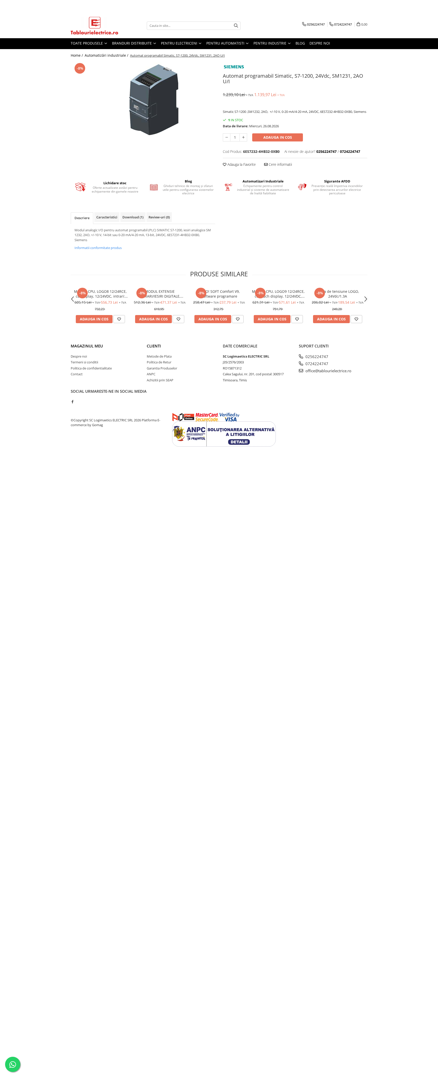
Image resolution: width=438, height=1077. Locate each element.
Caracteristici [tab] (106, 217)
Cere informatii (280, 164)
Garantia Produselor (162, 368)
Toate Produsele (87, 43)
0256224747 (316, 356)
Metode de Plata (159, 356)
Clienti (154, 345)
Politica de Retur (159, 362)
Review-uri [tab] (159, 217)
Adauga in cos (277, 137)
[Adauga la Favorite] (119, 319)
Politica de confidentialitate (91, 368)
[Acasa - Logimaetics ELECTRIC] (96, 25)
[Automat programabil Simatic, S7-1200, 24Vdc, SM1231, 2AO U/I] (143, 100)
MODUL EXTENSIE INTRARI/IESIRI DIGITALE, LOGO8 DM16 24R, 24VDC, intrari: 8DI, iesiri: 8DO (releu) (160, 294)
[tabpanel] (143, 100)
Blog (300, 43)
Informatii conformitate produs (98, 247)
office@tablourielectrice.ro (327, 370)
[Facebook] (72, 401)
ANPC (151, 374)
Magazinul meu (87, 345)
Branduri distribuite (132, 43)
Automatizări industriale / (107, 55)
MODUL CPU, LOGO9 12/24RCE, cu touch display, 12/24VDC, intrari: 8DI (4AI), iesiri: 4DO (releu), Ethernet (278, 294)
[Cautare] (236, 26)
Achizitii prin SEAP (160, 380)
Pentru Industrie (270, 43)
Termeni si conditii (84, 362)
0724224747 (316, 363)
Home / (77, 55)
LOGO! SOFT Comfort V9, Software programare (219, 294)
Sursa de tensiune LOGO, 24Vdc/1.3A (337, 294)
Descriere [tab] (82, 218)
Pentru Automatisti (225, 43)
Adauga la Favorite (241, 164)
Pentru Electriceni (179, 43)
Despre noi (319, 43)
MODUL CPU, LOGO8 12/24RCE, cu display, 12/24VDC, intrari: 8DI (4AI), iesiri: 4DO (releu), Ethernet (100, 294)
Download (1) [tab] (132, 217)
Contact (77, 374)
